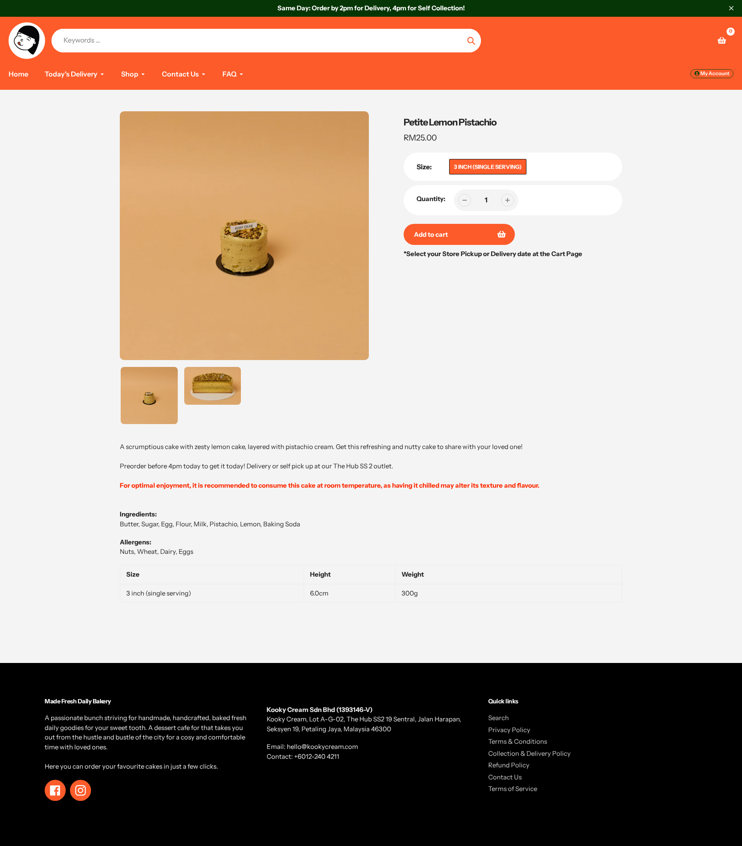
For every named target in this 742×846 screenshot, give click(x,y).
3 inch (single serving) (488, 166)
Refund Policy (508, 765)
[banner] (371, 461)
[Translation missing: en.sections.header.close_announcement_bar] (731, 8)
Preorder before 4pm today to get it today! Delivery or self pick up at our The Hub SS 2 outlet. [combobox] (256, 466)
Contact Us (505, 777)
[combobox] (371, 456)
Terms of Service (512, 789)
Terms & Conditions (517, 741)
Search (498, 718)
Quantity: (431, 199)
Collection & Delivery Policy (529, 753)
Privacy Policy (509, 730)
